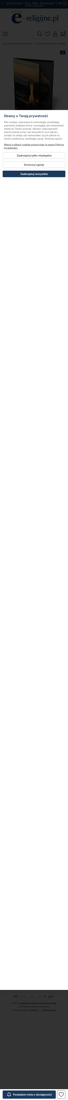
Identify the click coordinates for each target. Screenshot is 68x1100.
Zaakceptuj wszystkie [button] (34, 174)
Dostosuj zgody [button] (34, 164)
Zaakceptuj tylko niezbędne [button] (34, 155)
